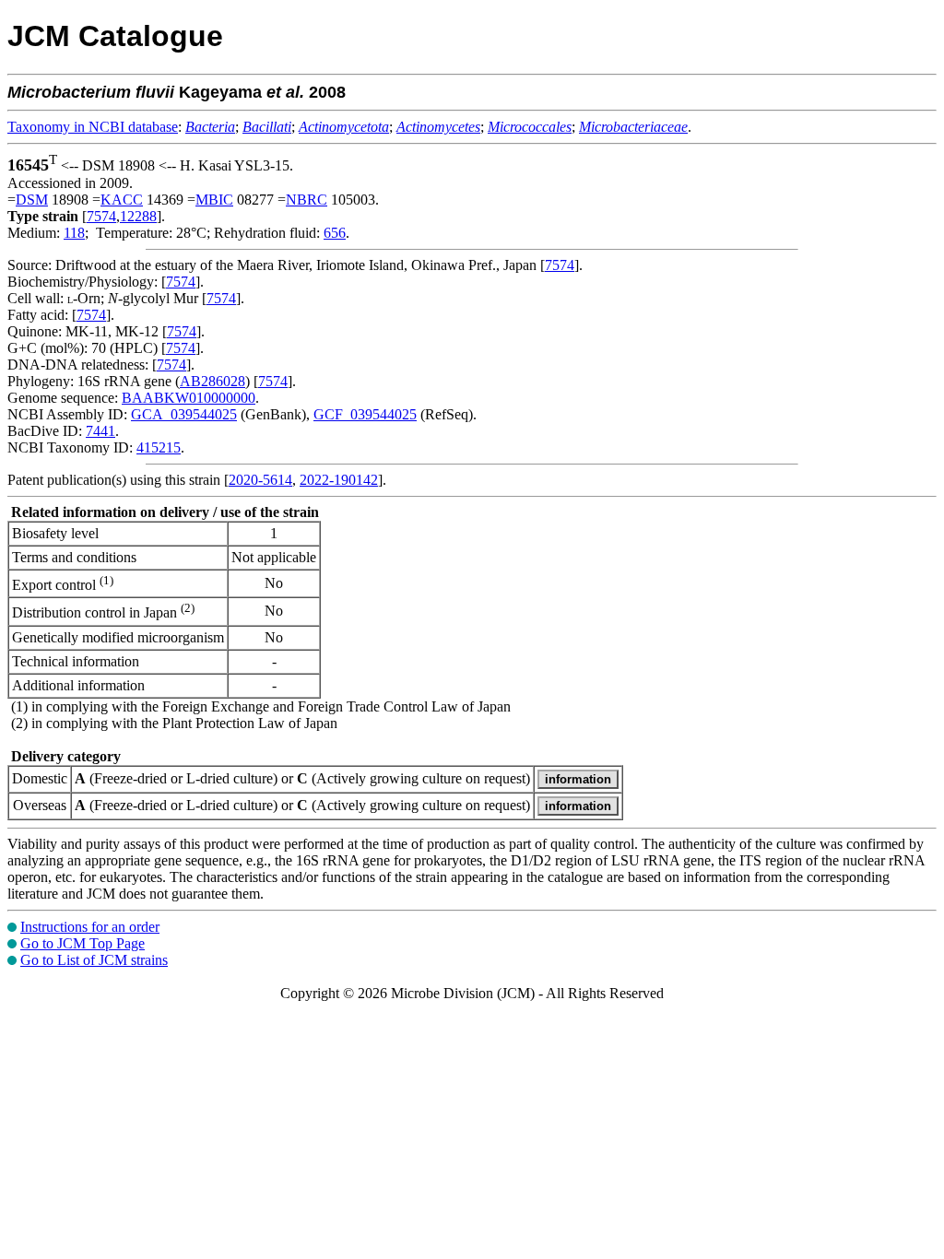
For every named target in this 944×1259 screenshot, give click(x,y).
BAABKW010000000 (188, 398)
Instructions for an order (89, 927)
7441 (100, 431)
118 (74, 233)
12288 (138, 216)
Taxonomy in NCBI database (92, 127)
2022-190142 (339, 480)
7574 (101, 216)
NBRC (306, 199)
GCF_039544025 (365, 414)
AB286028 (212, 381)
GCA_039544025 (184, 414)
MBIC (214, 199)
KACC (121, 199)
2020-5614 (260, 480)
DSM (32, 199)
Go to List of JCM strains (94, 960)
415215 (158, 447)
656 (335, 233)
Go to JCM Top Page (82, 943)
